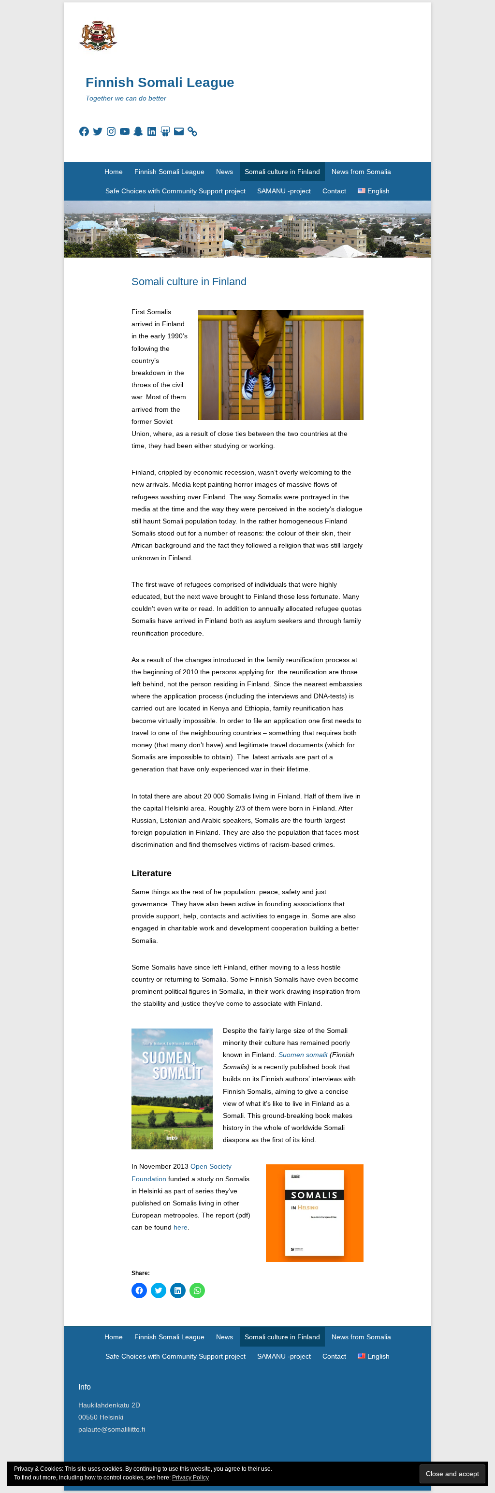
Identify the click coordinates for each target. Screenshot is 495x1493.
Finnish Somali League (160, 82)
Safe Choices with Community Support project (175, 191)
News (224, 171)
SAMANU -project (284, 191)
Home (113, 171)
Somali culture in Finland (282, 171)
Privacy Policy (190, 1477)
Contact (334, 191)
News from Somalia (361, 171)
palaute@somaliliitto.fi (111, 1429)
